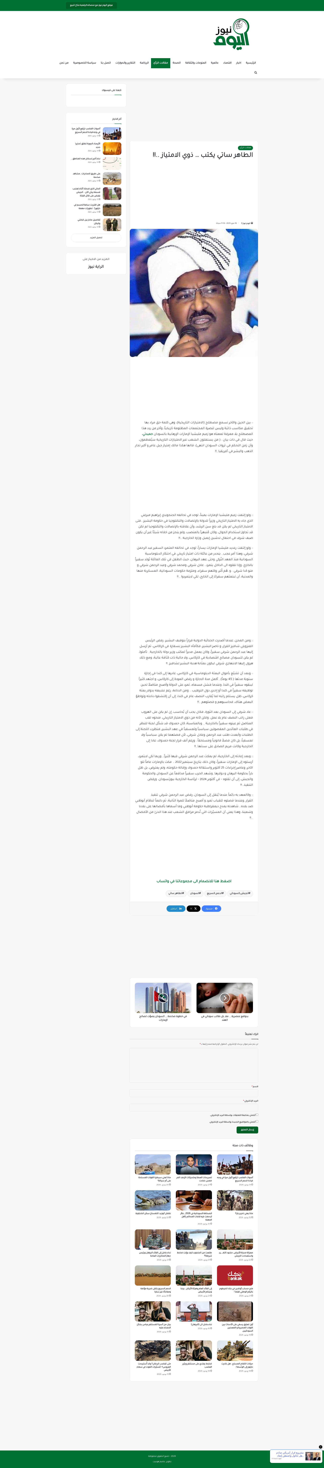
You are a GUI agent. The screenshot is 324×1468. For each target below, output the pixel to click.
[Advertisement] (194, 108)
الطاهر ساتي (175, 893)
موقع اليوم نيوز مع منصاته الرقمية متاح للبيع (91, 5)
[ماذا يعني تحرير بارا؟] (235, 1200)
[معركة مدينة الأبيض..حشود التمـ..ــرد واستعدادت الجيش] (235, 1239)
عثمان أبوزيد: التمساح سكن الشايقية (153, 1213)
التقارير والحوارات (125, 63)
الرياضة (144, 63)
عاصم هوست (159, 1462)
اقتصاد (227, 63)
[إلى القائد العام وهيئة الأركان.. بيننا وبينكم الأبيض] (194, 1275)
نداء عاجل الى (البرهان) (201, 1325)
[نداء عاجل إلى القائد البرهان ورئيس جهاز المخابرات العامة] (153, 1239)
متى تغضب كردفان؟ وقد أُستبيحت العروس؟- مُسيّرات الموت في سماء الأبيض (154, 1367)
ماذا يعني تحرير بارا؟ (244, 1213)
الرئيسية (251, 63)
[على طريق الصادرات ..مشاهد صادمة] (112, 178)
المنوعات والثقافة (195, 63)
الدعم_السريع (214, 893)
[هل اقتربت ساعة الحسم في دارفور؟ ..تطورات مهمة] (112, 209)
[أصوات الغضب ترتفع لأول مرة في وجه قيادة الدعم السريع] (235, 1164)
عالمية (215, 63)
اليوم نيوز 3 (245, 223)
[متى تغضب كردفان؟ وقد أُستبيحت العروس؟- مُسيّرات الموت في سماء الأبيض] (153, 1350)
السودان (194, 893)
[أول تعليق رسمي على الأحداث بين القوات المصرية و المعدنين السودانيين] (235, 1311)
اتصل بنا (106, 63)
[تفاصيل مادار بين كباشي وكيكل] (112, 224)
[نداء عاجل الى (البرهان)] (194, 1311)
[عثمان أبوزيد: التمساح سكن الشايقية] (153, 1200)
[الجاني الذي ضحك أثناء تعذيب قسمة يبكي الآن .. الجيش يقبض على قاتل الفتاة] (112, 193)
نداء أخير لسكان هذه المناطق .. (85, 159)
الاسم (255, 1087)
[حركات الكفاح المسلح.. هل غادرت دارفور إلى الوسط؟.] (235, 1350)
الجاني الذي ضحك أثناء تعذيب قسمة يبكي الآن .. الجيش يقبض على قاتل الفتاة (86, 192)
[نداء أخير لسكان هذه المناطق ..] (112, 163)
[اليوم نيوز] (231, 34)
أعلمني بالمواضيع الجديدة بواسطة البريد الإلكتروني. (232, 1122)
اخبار (238, 63)
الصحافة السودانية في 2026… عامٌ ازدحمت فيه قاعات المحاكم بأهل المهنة (196, 1216)
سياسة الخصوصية (84, 63)
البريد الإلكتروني (250, 1101)
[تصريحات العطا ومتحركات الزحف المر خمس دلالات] (194, 1164)
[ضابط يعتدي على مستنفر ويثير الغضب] (194, 1350)
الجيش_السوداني (239, 893)
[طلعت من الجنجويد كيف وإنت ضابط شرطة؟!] (194, 1239)
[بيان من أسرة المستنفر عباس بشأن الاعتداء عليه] (153, 1311)
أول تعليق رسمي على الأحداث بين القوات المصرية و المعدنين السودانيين (237, 1328)
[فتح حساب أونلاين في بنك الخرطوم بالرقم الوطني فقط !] (235, 1275)
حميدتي (148, 434)
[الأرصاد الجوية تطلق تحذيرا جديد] (112, 148)
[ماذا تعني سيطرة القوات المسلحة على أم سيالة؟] (153, 1164)
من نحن (64, 63)
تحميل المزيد (96, 238)
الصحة (177, 63)
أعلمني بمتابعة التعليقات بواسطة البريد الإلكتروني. (232, 1115)
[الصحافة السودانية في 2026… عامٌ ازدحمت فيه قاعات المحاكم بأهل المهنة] (194, 1200)
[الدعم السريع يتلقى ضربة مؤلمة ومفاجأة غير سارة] (153, 1275)
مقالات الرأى (160, 63)
